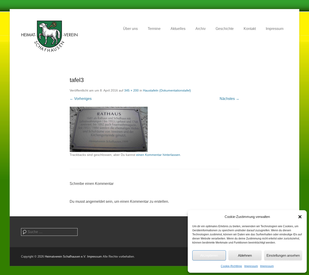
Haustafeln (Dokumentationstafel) (167, 90)
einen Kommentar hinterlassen (158, 155)
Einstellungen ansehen (283, 255)
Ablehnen (245, 255)
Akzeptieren (209, 255)
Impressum (251, 266)
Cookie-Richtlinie (231, 266)
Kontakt (250, 29)
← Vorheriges (81, 99)
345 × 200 (131, 90)
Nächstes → (229, 99)
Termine (154, 29)
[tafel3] (154, 129)
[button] (300, 217)
